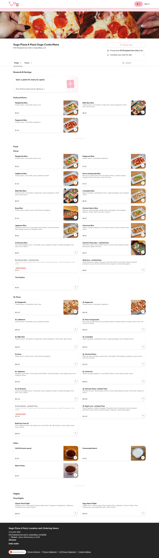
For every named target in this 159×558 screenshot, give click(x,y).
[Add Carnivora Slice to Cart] (143, 235)
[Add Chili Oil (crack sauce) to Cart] (75, 457)
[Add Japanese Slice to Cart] (75, 235)
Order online (14, 543)
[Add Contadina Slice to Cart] (143, 200)
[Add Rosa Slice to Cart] (75, 217)
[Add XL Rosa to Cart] (75, 363)
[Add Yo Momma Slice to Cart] (75, 252)
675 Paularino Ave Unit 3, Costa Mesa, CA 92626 (27, 535)
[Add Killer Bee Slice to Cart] (143, 112)
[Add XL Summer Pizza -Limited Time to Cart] (143, 398)
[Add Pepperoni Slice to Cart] (75, 129)
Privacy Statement (50, 552)
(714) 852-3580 (14, 532)
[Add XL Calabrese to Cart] (75, 329)
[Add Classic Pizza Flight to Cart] (75, 513)
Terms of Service (33, 552)
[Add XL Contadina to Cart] (143, 346)
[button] (18, 62)
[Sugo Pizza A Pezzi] (14, 4)
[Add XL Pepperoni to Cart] (143, 311)
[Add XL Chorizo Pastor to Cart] (143, 363)
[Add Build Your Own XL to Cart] (75, 432)
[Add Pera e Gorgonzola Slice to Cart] (143, 183)
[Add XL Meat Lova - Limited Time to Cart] (143, 415)
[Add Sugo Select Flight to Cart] (143, 513)
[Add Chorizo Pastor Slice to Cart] (143, 217)
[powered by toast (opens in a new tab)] (17, 552)
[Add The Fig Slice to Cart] (75, 286)
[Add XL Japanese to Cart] (75, 381)
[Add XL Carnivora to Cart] (143, 381)
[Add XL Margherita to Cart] (75, 311)
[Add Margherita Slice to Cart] (75, 112)
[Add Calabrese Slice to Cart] (75, 183)
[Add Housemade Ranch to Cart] (143, 457)
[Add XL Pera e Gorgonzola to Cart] (143, 329)
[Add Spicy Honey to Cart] (75, 475)
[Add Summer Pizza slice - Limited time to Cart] (143, 252)
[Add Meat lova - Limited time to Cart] (143, 269)
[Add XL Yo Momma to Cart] (75, 398)
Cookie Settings (85, 552)
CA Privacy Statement (67, 552)
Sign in (147, 4)
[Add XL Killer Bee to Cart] (75, 346)
